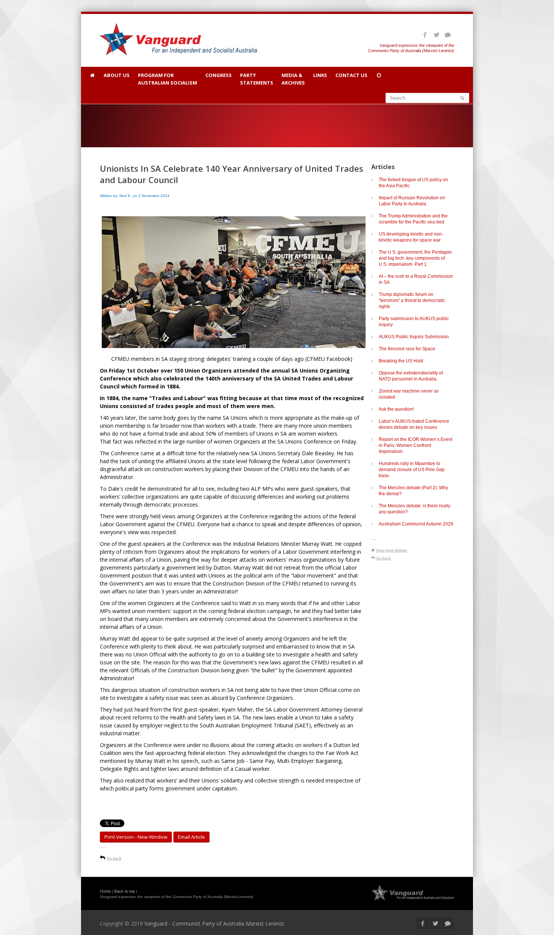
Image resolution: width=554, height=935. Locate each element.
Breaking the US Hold (401, 361)
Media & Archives (293, 79)
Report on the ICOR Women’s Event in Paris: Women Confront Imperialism (415, 445)
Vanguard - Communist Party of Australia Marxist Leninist (214, 923)
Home (105, 891)
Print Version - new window (135, 836)
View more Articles (391, 550)
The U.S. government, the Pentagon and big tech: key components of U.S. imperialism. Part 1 (415, 258)
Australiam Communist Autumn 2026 (416, 524)
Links (320, 75)
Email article (191, 836)
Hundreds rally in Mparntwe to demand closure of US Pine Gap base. (412, 469)
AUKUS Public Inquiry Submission (414, 336)
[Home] (92, 78)
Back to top (124, 891)
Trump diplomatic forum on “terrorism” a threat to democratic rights (412, 300)
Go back (114, 858)
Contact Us (351, 75)
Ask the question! (396, 409)
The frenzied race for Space (407, 348)
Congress (218, 75)
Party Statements (256, 79)
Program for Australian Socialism (167, 79)
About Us (117, 75)
